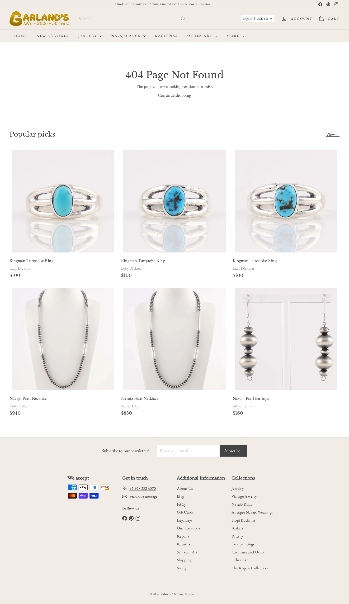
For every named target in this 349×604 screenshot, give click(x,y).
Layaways (184, 520)
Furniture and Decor (248, 552)
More (234, 35)
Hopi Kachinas (243, 520)
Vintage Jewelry (244, 496)
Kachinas (166, 35)
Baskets (237, 528)
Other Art (200, 35)
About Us (185, 488)
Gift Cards (185, 512)
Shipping (184, 559)
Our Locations (188, 528)
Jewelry (88, 35)
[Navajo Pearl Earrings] (286, 353)
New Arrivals (53, 35)
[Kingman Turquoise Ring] (62, 215)
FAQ (181, 504)
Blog (180, 496)
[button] (257, 18)
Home (20, 35)
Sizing (181, 568)
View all (333, 134)
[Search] (183, 18)
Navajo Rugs (126, 35)
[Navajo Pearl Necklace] (62, 353)
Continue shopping (174, 95)
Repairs (183, 536)
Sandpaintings (242, 544)
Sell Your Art (187, 552)
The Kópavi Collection (249, 568)
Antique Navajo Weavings (252, 512)
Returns (183, 544)
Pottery (237, 536)
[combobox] (132, 18)
